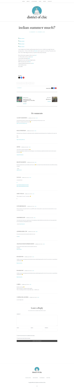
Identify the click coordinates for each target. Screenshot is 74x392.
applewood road (19, 170)
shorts (28, 83)
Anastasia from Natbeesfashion (25, 244)
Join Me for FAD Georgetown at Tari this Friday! (29, 100)
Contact (50, 1)
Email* (32, 327)
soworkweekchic (21, 206)
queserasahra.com (22, 231)
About (28, 1)
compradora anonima (22, 297)
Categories (34, 1)
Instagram (35, 377)
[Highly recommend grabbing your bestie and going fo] (31, 352)
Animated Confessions (20, 154)
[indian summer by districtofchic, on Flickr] (21, 38)
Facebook (42, 377)
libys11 (18, 147)
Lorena (19, 284)
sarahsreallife (21, 217)
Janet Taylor (20, 193)
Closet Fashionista (22, 118)
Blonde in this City (19, 263)
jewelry (24, 83)
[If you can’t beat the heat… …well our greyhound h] (18, 359)
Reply (35, 130)
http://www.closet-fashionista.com (22, 123)
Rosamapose (20, 256)
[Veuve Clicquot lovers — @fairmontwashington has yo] (18, 352)
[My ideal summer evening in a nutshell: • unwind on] (55, 352)
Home (23, 1)
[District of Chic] (37, 12)
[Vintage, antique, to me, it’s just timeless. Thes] (6, 352)
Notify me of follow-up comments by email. (26, 335)
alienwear (48, 99)
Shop (40, 1)
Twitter (48, 377)
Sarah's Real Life (22, 224)
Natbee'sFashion (19, 249)
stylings (32, 83)
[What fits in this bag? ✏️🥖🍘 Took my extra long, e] (68, 352)
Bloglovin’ (28, 377)
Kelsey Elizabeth (21, 162)
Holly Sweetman (21, 130)
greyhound (19, 83)
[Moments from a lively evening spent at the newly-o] (31, 359)
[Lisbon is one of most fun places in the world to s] (68, 359)
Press (44, 1)
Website (46, 327)
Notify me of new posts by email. (24, 338)
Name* (18, 327)
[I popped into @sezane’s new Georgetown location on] (43, 352)
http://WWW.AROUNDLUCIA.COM (22, 184)
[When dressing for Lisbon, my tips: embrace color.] (55, 359)
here (35, 55)
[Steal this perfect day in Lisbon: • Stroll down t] (43, 359)
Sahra (19, 236)
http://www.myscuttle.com (21, 139)
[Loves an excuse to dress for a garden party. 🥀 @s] (6, 359)
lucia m (19, 177)
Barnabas (35, 51)
